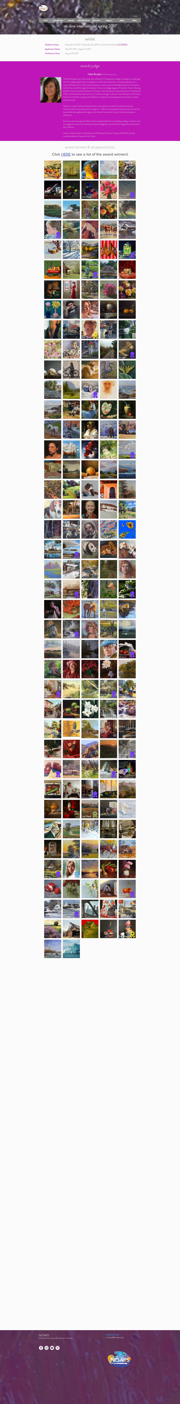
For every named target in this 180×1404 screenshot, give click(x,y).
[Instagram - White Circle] (46, 1348)
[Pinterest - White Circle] (58, 1348)
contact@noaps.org (115, 1337)
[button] (52, 170)
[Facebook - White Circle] (41, 1348)
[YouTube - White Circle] (52, 1348)
